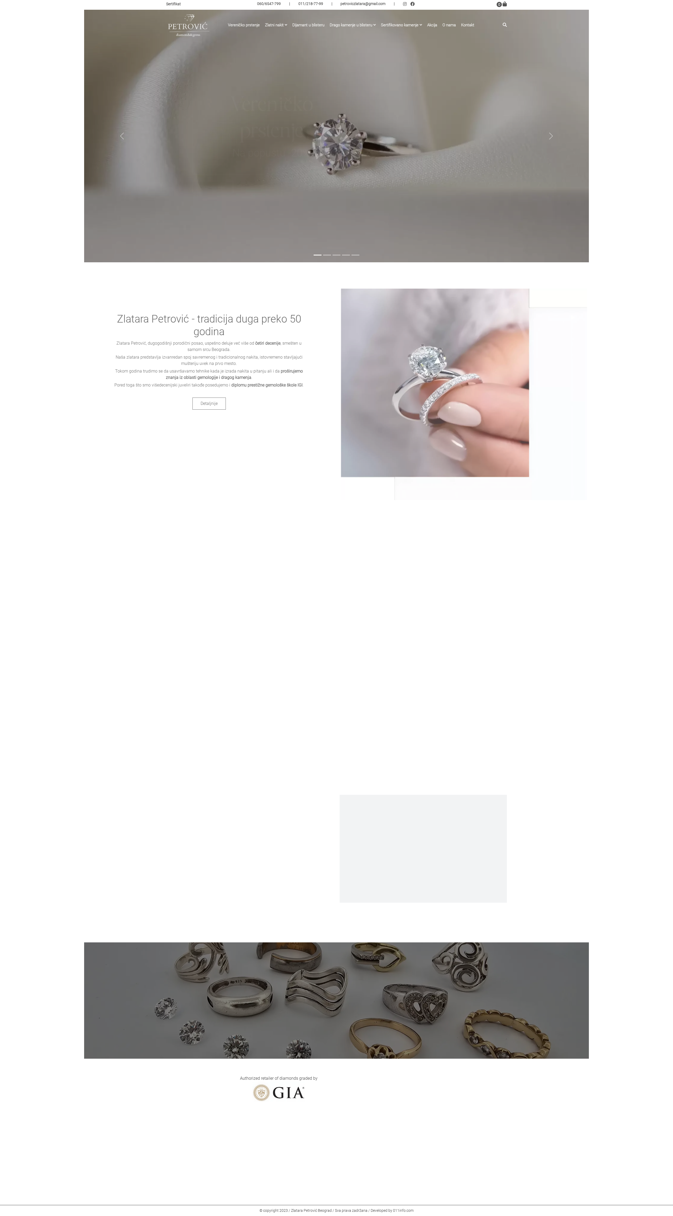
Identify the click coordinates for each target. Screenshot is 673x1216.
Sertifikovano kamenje (400, 24)
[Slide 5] (355, 255)
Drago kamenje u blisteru (351, 24)
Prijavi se (450, 1099)
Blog (288, 1145)
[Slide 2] (327, 255)
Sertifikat (173, 5)
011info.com (403, 1210)
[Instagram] (406, 4)
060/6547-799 (269, 4)
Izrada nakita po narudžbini (309, 1160)
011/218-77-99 (310, 4)
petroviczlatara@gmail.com (362, 4)
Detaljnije (210, 403)
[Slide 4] (346, 255)
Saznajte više (213, 186)
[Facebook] (413, 4)
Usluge (290, 1152)
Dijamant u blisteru (308, 24)
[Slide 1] (318, 255)
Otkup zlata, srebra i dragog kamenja (318, 1168)
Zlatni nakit (274, 24)
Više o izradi (423, 880)
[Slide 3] (336, 255)
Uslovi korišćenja (300, 1175)
